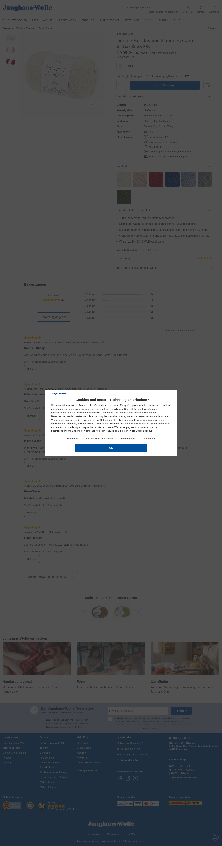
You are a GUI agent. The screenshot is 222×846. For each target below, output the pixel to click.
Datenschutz (149, 438)
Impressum (72, 438)
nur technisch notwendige (99, 438)
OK (111, 448)
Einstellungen (128, 438)
